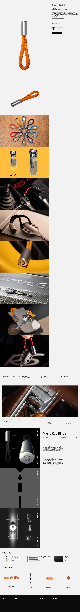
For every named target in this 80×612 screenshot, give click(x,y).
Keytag (13, 556)
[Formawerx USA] (4, 1)
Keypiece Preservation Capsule (45, 556)
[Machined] (52, 29)
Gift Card (66, 556)
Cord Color (60, 27)
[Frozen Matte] (54, 29)
